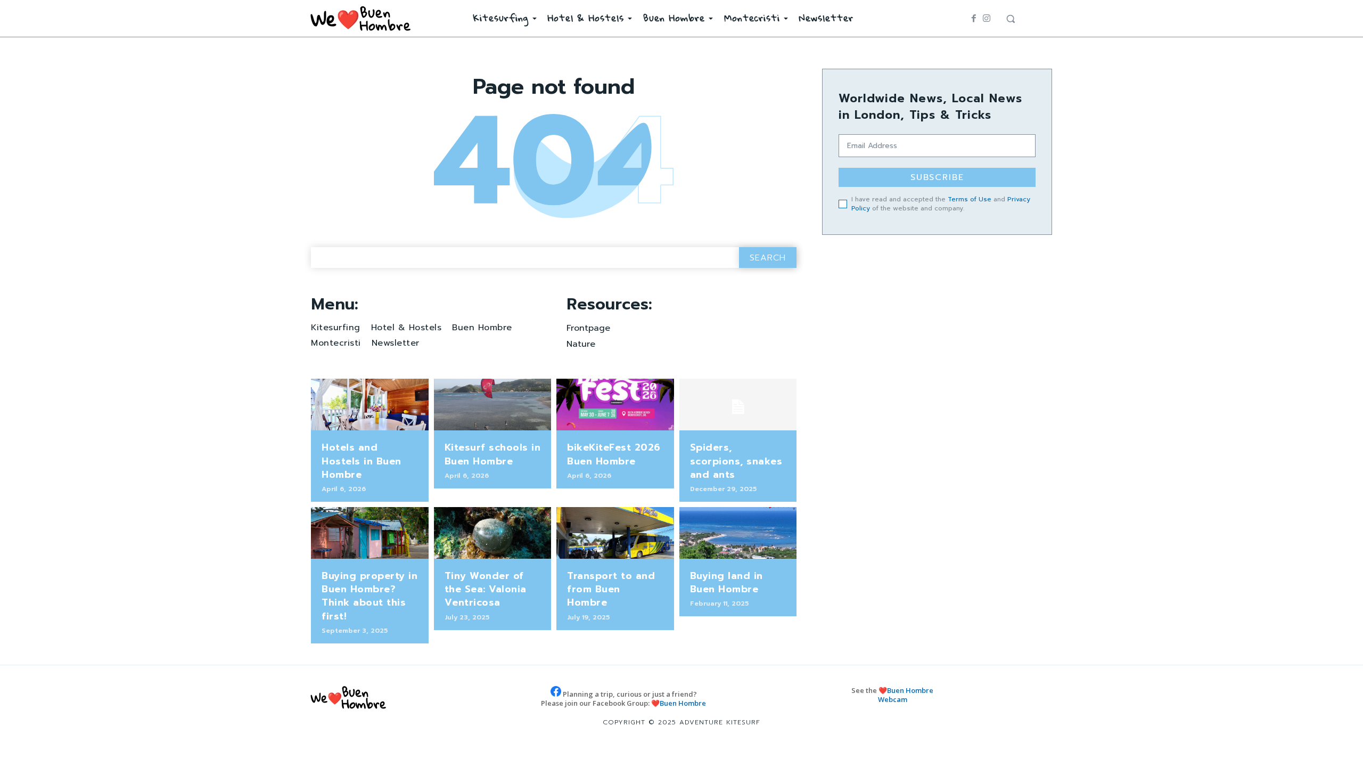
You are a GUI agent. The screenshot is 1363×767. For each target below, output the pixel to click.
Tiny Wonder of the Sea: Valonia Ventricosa (486, 589)
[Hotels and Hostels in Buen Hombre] (370, 404)
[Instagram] (986, 18)
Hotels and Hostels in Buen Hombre (361, 461)
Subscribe (937, 177)
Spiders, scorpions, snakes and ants (736, 461)
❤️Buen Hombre (678, 703)
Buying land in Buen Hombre (726, 582)
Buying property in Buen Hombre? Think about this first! (369, 596)
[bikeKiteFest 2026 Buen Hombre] (615, 404)
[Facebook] (973, 18)
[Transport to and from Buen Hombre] (615, 533)
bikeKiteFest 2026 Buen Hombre (614, 454)
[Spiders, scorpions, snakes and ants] (738, 404)
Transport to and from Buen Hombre (611, 589)
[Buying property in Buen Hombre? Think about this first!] (370, 533)
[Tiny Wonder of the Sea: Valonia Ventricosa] (493, 533)
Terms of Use (969, 199)
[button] (1010, 18)
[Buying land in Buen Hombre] (738, 533)
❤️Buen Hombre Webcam (906, 695)
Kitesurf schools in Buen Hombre (493, 454)
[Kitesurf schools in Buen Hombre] (493, 404)
